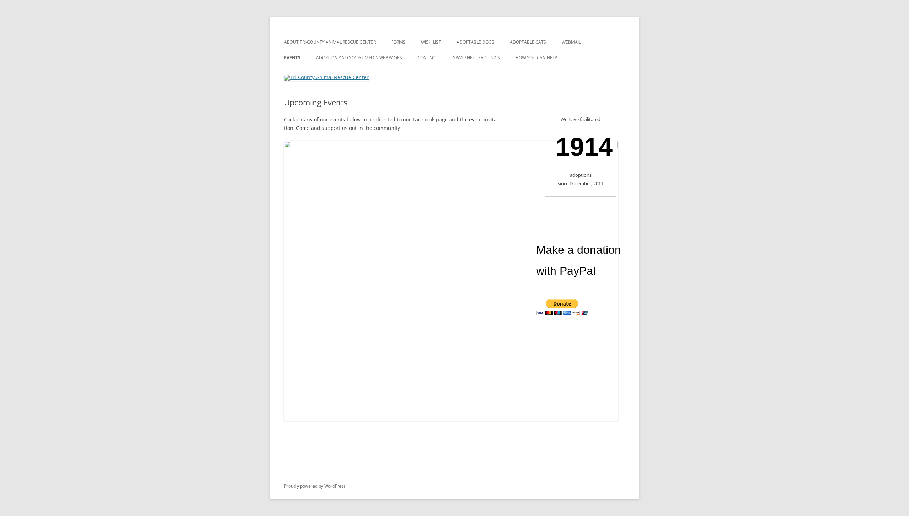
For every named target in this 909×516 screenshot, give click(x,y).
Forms (398, 42)
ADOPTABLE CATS (528, 42)
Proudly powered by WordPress (315, 486)
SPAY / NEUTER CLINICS (476, 58)
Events (292, 58)
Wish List (431, 42)
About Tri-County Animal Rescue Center (330, 42)
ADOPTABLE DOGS (475, 42)
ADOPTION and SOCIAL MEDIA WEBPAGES (359, 58)
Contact (427, 58)
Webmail (571, 42)
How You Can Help (536, 58)
